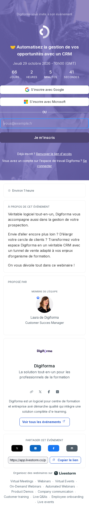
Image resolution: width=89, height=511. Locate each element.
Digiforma (44, 365)
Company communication (55, 491)
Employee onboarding (67, 496)
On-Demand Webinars (25, 486)
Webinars (44, 481)
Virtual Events (64, 481)
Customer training (16, 496)
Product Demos (22, 491)
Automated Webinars (60, 486)
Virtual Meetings (21, 481)
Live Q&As (40, 496)
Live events (46, 502)
